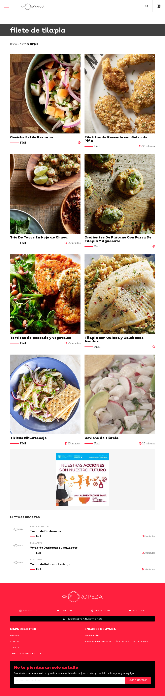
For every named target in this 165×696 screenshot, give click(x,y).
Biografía (92, 635)
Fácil (23, 142)
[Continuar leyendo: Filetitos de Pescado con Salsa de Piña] (120, 93)
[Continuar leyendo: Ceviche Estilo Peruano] (45, 93)
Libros (14, 641)
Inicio (13, 43)
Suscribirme (138, 680)
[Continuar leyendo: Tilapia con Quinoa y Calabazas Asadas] (120, 294)
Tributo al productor (25, 653)
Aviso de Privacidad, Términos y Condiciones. (116, 641)
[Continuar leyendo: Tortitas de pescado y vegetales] (45, 294)
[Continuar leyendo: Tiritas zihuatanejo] (45, 394)
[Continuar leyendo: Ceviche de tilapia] (120, 394)
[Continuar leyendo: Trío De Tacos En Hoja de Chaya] (45, 194)
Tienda (14, 647)
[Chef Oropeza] (32, 6)
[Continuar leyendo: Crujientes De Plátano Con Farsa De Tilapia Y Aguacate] (120, 194)
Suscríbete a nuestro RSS (84, 619)
